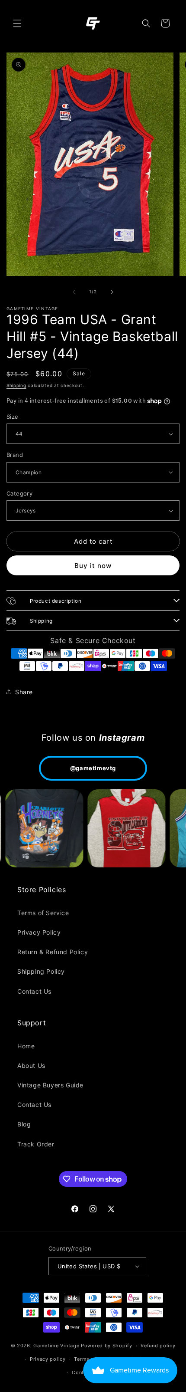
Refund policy (158, 1346)
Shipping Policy (41, 971)
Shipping (16, 385)
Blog (24, 1124)
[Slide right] (112, 292)
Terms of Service (43, 912)
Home (26, 1046)
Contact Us (34, 991)
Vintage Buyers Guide (50, 1085)
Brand (14, 454)
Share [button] (24, 692)
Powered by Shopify (106, 1346)
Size (12, 416)
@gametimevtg (93, 768)
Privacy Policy (39, 932)
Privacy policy (48, 1359)
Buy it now (93, 565)
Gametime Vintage (56, 1346)
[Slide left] (73, 292)
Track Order (36, 1144)
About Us (31, 1065)
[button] (17, 23)
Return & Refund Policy (52, 951)
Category (19, 493)
